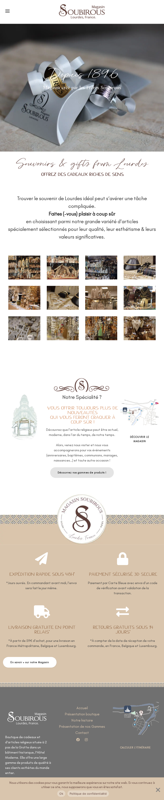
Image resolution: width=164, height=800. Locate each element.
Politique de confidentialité (88, 793)
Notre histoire (82, 720)
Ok (61, 793)
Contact (82, 733)
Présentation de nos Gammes (82, 726)
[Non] (157, 789)
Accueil (82, 708)
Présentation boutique (82, 714)
